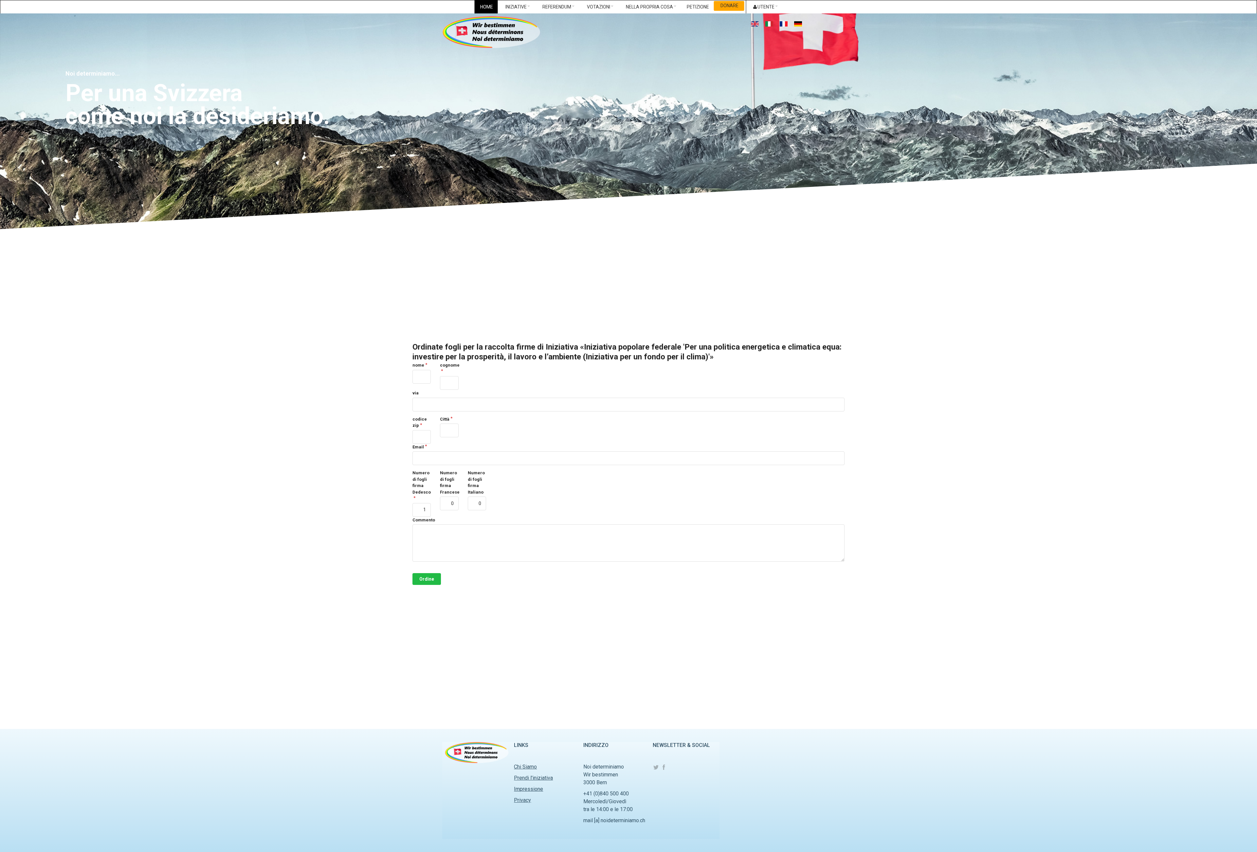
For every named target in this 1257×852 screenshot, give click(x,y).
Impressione (528, 789)
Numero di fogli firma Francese (449, 482)
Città (444, 419)
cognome (449, 365)
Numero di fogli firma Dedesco (421, 482)
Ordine (426, 579)
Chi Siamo (525, 767)
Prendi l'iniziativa (533, 778)
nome (418, 365)
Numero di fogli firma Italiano (476, 482)
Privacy (522, 800)
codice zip (419, 422)
